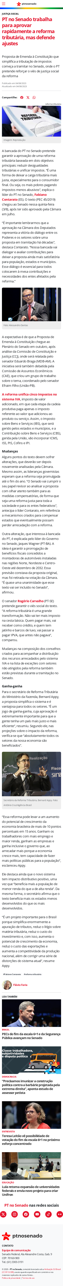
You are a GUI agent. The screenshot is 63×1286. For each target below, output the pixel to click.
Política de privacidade (11, 1278)
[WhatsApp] (34, 97)
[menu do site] (3, 3)
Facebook (26, 1214)
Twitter (3, 1214)
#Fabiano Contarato (12, 974)
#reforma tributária (32, 974)
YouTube (37, 1214)
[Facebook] (21, 97)
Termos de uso (28, 1278)
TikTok (48, 1214)
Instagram (14, 1214)
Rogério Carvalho (30, 601)
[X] (27, 97)
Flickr (60, 1214)
